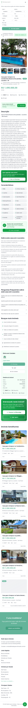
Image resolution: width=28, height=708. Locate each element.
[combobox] (20, 11)
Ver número (15, 371)
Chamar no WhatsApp (15, 412)
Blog (2, 660)
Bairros (15, 9)
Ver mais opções (15, 28)
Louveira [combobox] (5, 11)
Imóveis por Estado (6, 658)
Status (3, 13)
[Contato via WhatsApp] (25, 704)
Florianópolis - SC (5, 697)
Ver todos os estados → (7, 681)
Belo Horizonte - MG (6, 693)
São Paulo (4, 670)
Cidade (3, 9)
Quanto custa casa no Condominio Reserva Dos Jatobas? (12, 296)
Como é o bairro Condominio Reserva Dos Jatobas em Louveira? (13, 305)
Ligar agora (15, 417)
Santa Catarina (5, 679)
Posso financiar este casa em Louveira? (10, 313)
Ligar (15, 367)
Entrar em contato (19, 35)
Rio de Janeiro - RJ (6, 690)
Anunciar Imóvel (5, 662)
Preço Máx (4, 22)
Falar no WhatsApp (15, 179)
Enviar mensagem (15, 230)
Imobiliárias (4, 656)
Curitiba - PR (4, 695)
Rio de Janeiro (5, 672)
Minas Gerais (4, 674)
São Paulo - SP (5, 688)
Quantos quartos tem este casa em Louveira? (11, 301)
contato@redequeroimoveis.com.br (15, 646)
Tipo (15, 13)
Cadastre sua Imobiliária (14, 628)
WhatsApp (22, 105)
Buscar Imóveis (5, 653)
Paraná (3, 676)
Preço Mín (16, 18)
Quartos (3, 18)
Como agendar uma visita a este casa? (10, 310)
